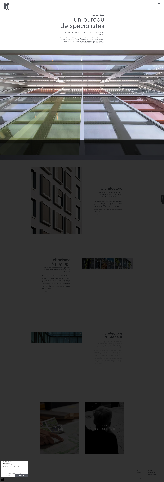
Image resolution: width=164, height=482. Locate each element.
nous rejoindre (162, 199)
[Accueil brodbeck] (6, 7)
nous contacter (152, 474)
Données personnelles (145, 478)
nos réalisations (46, 291)
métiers (139, 474)
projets (139, 470)
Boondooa (153, 478)
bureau (139, 472)
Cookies (150, 478)
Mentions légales (139, 478)
